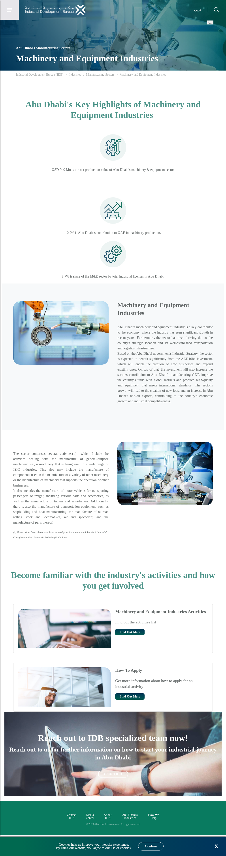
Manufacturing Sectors (100, 74)
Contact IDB (113, 774)
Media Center (90, 816)
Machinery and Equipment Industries (143, 74)
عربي (197, 9)
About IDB (107, 816)
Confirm (151, 846)
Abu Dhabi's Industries (129, 816)
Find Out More (130, 632)
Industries (75, 74)
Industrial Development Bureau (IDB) (39, 74)
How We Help (153, 816)
